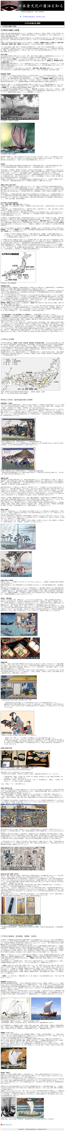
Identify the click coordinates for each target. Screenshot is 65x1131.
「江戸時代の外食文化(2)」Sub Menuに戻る (33, 16)
